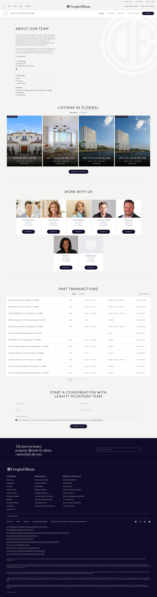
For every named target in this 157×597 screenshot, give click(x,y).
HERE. (8, 580)
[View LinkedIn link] (149, 522)
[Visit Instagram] (16, 69)
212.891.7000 (27, 564)
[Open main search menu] (4, 6)
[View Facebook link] (136, 522)
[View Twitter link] (140, 522)
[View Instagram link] (145, 522)
